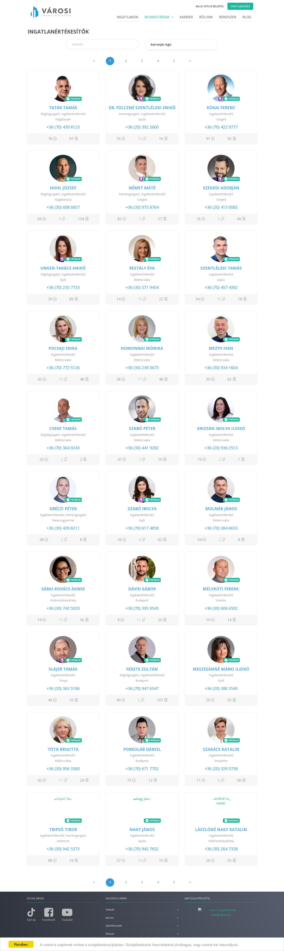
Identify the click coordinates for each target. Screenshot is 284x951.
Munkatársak (157, 17)
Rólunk (206, 17)
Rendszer (227, 17)
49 (239, 218)
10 (160, 459)
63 (229, 379)
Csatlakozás (240, 6)
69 (39, 218)
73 (129, 780)
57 (160, 218)
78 (50, 138)
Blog (246, 17)
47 (119, 459)
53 (118, 138)
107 (160, 699)
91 (208, 138)
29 (50, 298)
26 (119, 539)
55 (229, 699)
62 (160, 539)
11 (198, 780)
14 (118, 298)
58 (239, 780)
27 (118, 860)
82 (119, 218)
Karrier (186, 17)
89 (71, 298)
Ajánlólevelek (114, 925)
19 (200, 459)
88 (50, 860)
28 (42, 539)
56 (229, 138)
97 (71, 138)
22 (161, 298)
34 (197, 298)
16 (161, 138)
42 (39, 379)
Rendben (21, 944)
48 (82, 379)
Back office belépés (210, 6)
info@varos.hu (221, 915)
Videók (110, 909)
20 (160, 619)
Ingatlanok (127, 17)
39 (208, 379)
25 (42, 459)
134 (81, 218)
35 (229, 860)
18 (240, 298)
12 (150, 780)
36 (82, 619)
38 (118, 379)
